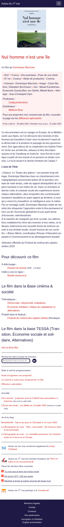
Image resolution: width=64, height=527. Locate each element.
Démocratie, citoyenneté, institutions (26, 303)
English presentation (32, 522)
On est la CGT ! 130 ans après (18, 476)
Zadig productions (18, 102)
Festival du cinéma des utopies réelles (27, 318)
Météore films (16, 110)
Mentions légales (32, 503)
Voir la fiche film (9, 347)
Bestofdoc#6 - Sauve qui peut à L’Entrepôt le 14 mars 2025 (29, 422)
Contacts (32, 511)
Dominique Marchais (24, 67)
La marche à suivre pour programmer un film (22, 380)
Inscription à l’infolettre (32, 519)
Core (42, 490)
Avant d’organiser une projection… (17, 375)
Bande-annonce (15, 275)
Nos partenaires (32, 515)
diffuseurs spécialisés (30, 118)
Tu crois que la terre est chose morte (21, 471)
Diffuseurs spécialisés (11, 384)
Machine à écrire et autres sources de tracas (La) (27, 481)
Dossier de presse (17, 268)
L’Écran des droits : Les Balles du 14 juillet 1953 (23, 405)
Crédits (32, 507)
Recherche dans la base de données (18, 357)
